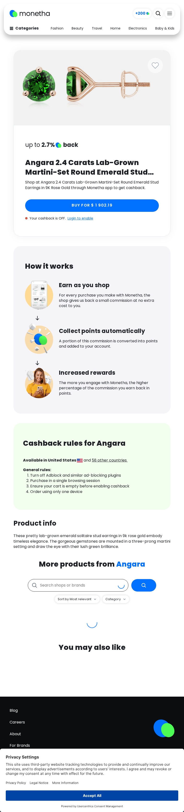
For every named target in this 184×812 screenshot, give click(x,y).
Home (115, 28)
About (15, 734)
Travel (97, 28)
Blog (14, 710)
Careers (17, 722)
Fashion (57, 28)
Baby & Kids (164, 28)
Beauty (77, 28)
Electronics (138, 28)
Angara (130, 564)
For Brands (20, 745)
